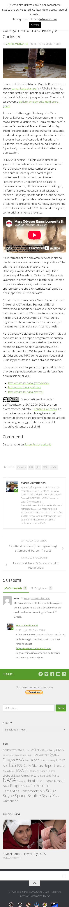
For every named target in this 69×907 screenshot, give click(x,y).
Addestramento (12, 750)
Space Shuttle (28, 795)
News (20, 781)
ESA (31, 467)
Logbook (8, 775)
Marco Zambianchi (17, 44)
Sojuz (51, 791)
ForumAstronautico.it (37, 444)
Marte (55, 775)
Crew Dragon (21, 755)
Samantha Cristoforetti (21, 791)
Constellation (8, 755)
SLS (42, 791)
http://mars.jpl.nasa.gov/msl (25, 391)
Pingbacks (42, 588)
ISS (12, 764)
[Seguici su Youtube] (58, 674)
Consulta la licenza (45, 409)
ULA (57, 796)
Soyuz (8, 796)
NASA (53, 467)
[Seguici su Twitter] (46, 674)
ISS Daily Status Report (36, 765)
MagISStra (45, 775)
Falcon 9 (36, 760)
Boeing (52, 750)
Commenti (17, 588)
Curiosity (21, 467)
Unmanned (10, 801)
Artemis (26, 750)
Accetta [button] (35, 25)
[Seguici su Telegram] (40, 674)
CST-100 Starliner (38, 754)
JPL (38, 467)
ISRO (5, 766)
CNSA (60, 750)
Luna (36, 775)
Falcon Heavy (49, 760)
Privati (6, 786)
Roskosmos (39, 785)
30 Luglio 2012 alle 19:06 (32, 630)
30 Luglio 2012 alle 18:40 (37, 598)
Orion (40, 780)
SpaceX (48, 796)
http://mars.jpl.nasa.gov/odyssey (28, 383)
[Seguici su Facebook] (52, 674)
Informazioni (48, 19)
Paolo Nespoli (55, 781)
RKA (28, 786)
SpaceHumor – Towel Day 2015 (24, 854)
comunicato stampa (24, 88)
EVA (27, 760)
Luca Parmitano (23, 775)
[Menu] (64, 875)
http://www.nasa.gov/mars (24, 387)
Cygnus (54, 755)
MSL (45, 467)
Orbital (29, 780)
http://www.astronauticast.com (33, 648)
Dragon (9, 759)
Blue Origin (42, 750)
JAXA (20, 770)
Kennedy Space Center (42, 771)
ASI (33, 749)
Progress (17, 785)
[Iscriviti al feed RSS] (64, 674)
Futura (60, 760)
